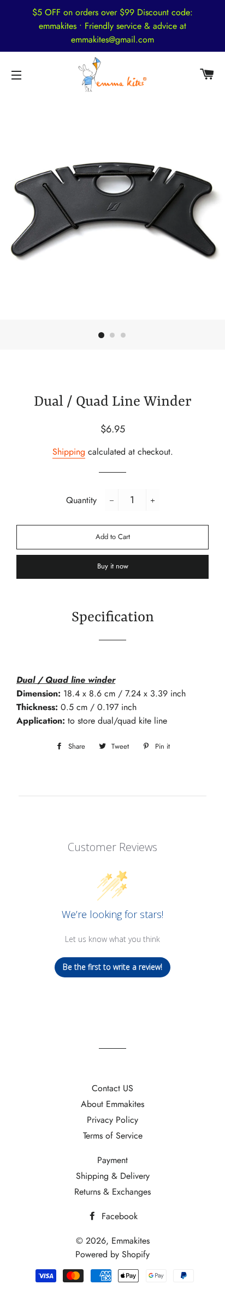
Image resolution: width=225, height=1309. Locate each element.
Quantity (81, 500)
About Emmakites (112, 1104)
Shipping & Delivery (113, 1176)
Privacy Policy (112, 1120)
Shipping (68, 451)
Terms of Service (113, 1135)
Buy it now (112, 566)
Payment (112, 1160)
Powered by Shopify (112, 1254)
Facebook (118, 1216)
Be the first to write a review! (112, 967)
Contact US (112, 1088)
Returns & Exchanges (112, 1191)
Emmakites (130, 1240)
